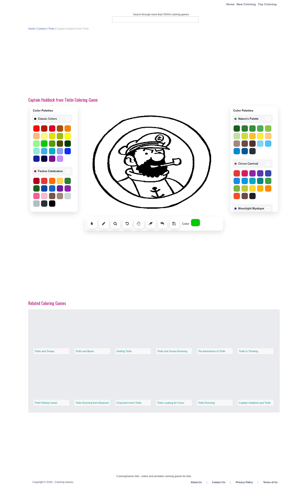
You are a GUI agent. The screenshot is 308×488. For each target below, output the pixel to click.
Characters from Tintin (128, 402)
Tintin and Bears (84, 351)
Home (230, 4)
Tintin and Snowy (44, 351)
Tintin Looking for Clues (170, 402)
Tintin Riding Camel (46, 402)
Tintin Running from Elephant (92, 402)
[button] (52, 118)
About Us (196, 482)
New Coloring (246, 4)
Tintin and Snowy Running (172, 351)
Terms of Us (270, 482)
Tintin (51, 28)
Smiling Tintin (124, 351)
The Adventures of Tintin (211, 351)
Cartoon (41, 28)
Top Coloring (267, 4)
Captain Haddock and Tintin (255, 402)
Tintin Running (206, 402)
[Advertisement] (154, 64)
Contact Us (218, 482)
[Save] (174, 223)
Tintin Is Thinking (248, 351)
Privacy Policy (244, 482)
